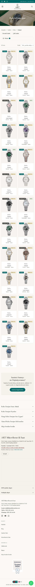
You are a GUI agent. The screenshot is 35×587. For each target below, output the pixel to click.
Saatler (9, 30)
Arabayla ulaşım (5, 493)
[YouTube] (4, 1)
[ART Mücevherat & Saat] (17, 6)
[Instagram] (2, 1)
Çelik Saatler (16, 33)
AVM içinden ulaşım (6, 488)
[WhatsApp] (7, 1)
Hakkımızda (4, 546)
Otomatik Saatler (6, 33)
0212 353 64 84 (31, 1)
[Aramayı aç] (32, 6)
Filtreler (7, 38)
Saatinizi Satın (4, 533)
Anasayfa (3, 30)
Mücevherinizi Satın (5, 537)
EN (21, 582)
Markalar (3, 524)
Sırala (19, 45)
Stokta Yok (5, 100)
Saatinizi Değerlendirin (17, 390)
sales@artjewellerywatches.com (12, 508)
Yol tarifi (5, 454)
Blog (2, 529)
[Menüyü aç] (2, 6)
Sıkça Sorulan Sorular (6, 554)
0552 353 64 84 (23, 1)
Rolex (14, 30)
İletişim (2, 550)
